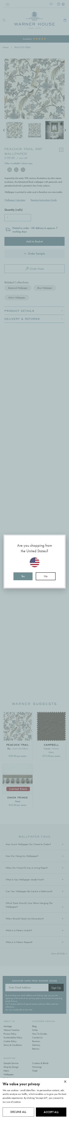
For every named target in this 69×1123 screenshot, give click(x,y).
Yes (23, 576)
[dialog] (34, 1100)
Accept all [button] (51, 1112)
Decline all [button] (18, 1112)
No (45, 576)
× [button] (65, 1081)
